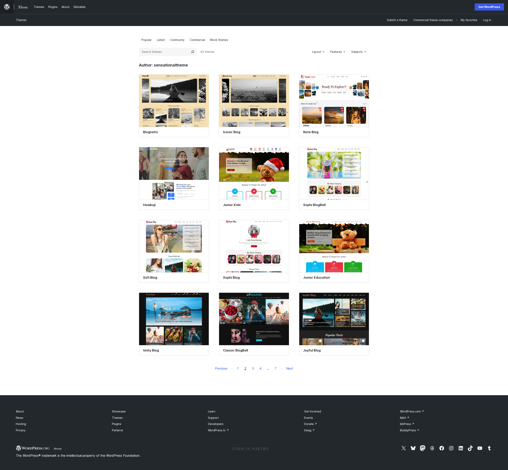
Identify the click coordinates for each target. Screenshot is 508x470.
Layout (316, 51)
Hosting (21, 424)
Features (336, 51)
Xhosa (58, 448)
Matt (404, 417)
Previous (221, 368)
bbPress (407, 424)
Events (308, 417)
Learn (211, 411)
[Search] (193, 52)
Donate (310, 424)
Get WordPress (489, 7)
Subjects (357, 51)
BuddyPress (409, 430)
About (20, 411)
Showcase (119, 411)
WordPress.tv (218, 430)
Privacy (21, 430)
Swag (309, 430)
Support (213, 417)
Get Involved (312, 411)
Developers (215, 424)
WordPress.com (412, 411)
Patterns (117, 430)
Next (289, 368)
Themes (21, 20)
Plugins (116, 424)
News (19, 417)
